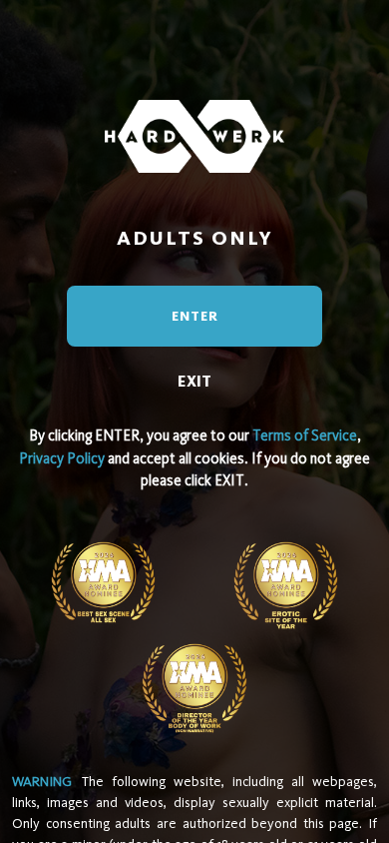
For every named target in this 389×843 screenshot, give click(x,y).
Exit (194, 381)
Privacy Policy (62, 458)
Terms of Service (304, 435)
